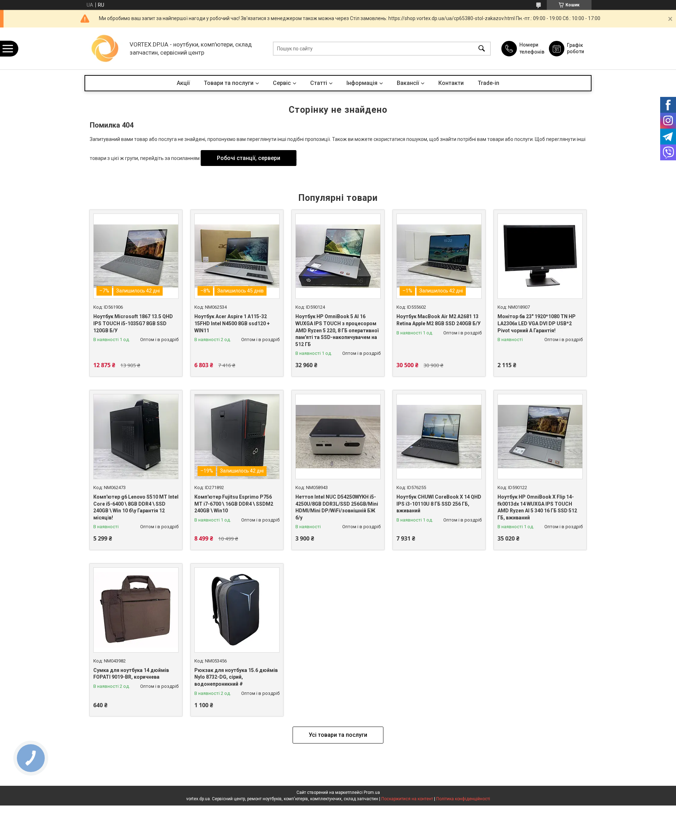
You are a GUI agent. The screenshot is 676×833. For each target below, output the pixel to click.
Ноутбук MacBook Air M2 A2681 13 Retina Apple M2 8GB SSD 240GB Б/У (438, 320)
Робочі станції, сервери (248, 158)
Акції (183, 83)
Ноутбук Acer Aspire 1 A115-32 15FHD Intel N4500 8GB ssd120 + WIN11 (232, 323)
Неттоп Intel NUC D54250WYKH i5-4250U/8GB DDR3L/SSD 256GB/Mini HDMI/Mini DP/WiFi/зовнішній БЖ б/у (336, 507)
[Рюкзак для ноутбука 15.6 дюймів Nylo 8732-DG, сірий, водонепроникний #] (237, 610)
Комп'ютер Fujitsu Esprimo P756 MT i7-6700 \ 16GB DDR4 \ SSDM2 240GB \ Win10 (233, 503)
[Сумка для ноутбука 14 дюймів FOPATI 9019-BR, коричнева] (136, 610)
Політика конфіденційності (463, 798)
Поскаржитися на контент (407, 798)
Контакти (451, 83)
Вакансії (408, 83)
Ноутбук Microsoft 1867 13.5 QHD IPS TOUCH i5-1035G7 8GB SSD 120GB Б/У (133, 323)
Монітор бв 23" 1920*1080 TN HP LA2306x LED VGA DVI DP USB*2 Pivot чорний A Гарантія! (536, 323)
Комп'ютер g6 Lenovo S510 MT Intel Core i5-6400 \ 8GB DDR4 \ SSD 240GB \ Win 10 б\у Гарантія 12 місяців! (136, 507)
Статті (318, 83)
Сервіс (282, 83)
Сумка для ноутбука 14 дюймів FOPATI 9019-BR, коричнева (131, 673)
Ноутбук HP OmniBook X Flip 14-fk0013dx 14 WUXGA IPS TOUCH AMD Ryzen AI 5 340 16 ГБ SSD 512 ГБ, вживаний (537, 507)
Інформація (361, 83)
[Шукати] (481, 48)
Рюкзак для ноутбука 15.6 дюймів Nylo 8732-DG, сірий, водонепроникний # (236, 677)
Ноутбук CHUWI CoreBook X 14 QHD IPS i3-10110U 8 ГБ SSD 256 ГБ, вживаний (438, 503)
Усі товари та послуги (338, 735)
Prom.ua (372, 792)
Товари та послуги (229, 83)
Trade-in (488, 83)
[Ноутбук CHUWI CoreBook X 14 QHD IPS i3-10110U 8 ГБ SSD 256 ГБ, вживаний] (439, 436)
